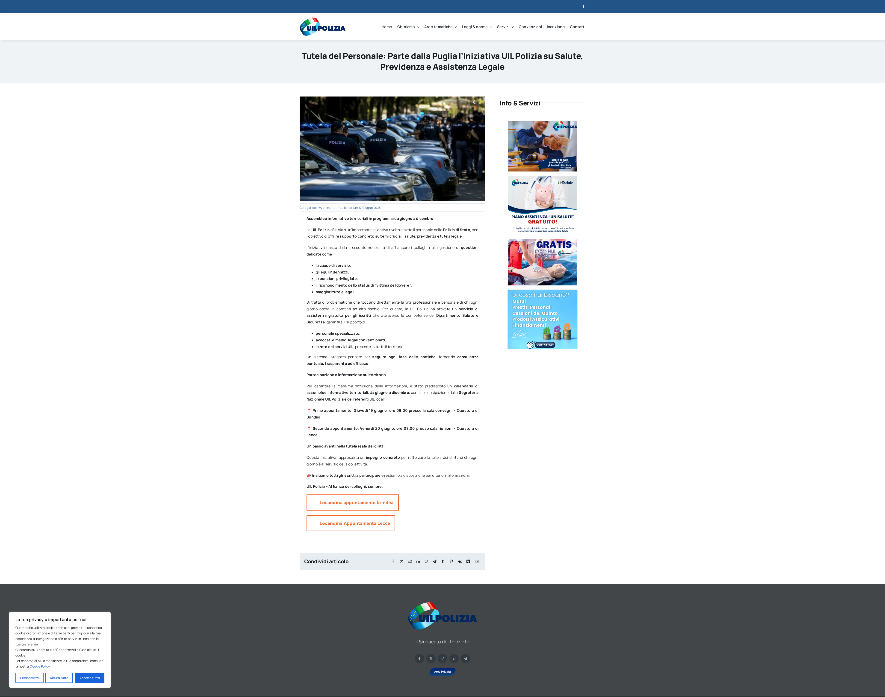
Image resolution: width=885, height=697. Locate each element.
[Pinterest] (451, 561)
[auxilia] (542, 291)
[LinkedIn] (418, 561)
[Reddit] (410, 561)
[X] (402, 561)
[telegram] (465, 658)
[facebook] (583, 6)
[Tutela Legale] (542, 122)
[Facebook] (393, 561)
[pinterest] (454, 658)
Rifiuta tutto (59, 678)
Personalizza (29, 678)
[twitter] (431, 658)
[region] (60, 650)
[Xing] (468, 561)
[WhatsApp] (426, 561)
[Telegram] (435, 561)
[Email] (476, 561)
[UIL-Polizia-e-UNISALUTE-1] (542, 177)
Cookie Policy (40, 666)
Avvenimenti (327, 208)
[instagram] (442, 658)
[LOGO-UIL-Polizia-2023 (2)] (322, 19)
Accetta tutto (90, 678)
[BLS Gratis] (542, 241)
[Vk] (459, 561)
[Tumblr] (443, 561)
